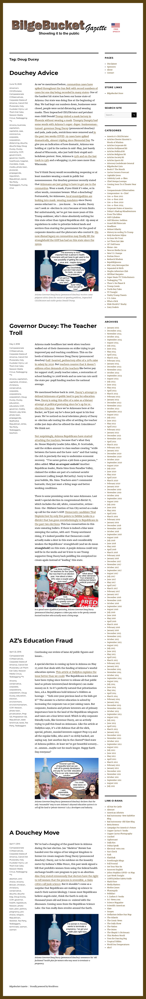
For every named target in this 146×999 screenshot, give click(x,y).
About (109, 70)
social (23, 179)
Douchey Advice (33, 72)
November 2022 (114, 405)
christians (13, 385)
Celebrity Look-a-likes (117, 178)
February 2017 (113, 591)
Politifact (111, 893)
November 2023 (114, 370)
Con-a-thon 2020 (115, 202)
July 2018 (111, 540)
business (21, 125)
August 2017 (112, 573)
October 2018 (113, 531)
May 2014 (111, 690)
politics (23, 909)
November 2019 (114, 492)
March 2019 (112, 516)
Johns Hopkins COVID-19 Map (121, 872)
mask (21, 164)
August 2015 (112, 645)
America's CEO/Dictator (118, 136)
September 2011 (114, 780)
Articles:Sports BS (115, 160)
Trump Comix (113, 286)
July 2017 (111, 576)
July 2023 (111, 382)
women (13, 930)
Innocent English (115, 869)
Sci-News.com (113, 899)
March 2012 (112, 762)
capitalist (13, 131)
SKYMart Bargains (115, 274)
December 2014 (114, 669)
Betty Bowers (113, 825)
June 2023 (111, 385)
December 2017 (114, 561)
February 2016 (113, 627)
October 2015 (113, 639)
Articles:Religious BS (116, 154)
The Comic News (114, 920)
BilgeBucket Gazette (18, 986)
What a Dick (112, 301)
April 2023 (111, 390)
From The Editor (114, 214)
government (15, 155)
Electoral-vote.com (115, 848)
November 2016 (114, 600)
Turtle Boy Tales (114, 289)
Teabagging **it (16, 677)
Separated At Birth (115, 268)
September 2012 (114, 744)
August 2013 (112, 717)
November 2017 (114, 564)
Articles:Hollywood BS (117, 148)
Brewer (12, 885)
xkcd (109, 947)
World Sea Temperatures (118, 944)
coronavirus (14, 134)
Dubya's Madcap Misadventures (121, 211)
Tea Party (13, 182)
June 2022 (111, 420)
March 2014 (112, 696)
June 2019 (111, 507)
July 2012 (111, 750)
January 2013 (113, 732)
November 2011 (114, 774)
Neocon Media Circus (116, 250)
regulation (14, 176)
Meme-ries (112, 247)
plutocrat (13, 170)
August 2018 (112, 537)
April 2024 (111, 355)
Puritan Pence (113, 256)
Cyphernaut (112, 839)
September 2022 (114, 411)
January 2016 (113, 630)
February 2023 (113, 396)
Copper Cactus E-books (117, 831)
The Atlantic (112, 917)
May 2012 (111, 756)
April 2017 (111, 585)
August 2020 (112, 465)
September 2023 (114, 376)
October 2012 (113, 741)
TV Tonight (112, 292)
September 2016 (114, 606)
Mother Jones (113, 887)
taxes (21, 723)
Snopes (110, 911)
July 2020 (111, 468)
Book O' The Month (116, 169)
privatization (15, 714)
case (21, 131)
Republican (14, 179)
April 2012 (111, 759)
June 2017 (111, 579)
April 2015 (111, 657)
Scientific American (116, 905)
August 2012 (112, 747)
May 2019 (111, 510)
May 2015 (111, 654)
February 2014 (113, 699)
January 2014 (113, 702)
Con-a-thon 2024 (115, 205)
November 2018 (114, 528)
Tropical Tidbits (114, 941)
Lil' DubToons (113, 244)
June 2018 (111, 543)
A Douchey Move (34, 832)
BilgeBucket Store (115, 93)
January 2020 (113, 486)
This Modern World (116, 935)
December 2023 (114, 367)
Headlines (111, 226)
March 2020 (112, 480)
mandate (13, 164)
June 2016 (111, 615)
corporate (13, 137)
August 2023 (112, 379)
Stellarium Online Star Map (119, 914)
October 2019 (113, 495)
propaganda (15, 173)
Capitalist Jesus (114, 175)
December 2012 (114, 735)
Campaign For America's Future (121, 828)
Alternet (110, 810)
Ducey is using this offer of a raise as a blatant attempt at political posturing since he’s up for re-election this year (64, 404)
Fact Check (112, 851)
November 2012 (114, 738)
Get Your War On (114, 866)
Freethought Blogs (115, 860)
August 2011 (112, 783)
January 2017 (113, 594)
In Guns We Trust (115, 238)
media (12, 167)
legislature (21, 903)
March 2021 (112, 444)
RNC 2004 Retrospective (118, 265)
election (13, 699)
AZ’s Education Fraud (41, 640)
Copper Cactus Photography (119, 833)
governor (13, 158)
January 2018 (113, 558)
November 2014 (114, 672)
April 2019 (111, 513)
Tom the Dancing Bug (117, 938)
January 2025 (113, 328)
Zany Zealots (113, 307)
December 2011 (114, 771)
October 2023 (113, 373)
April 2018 (111, 549)
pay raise (22, 412)
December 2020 (114, 453)
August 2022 (112, 414)
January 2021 (113, 450)
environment (15, 702)
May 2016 (111, 618)
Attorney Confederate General (120, 163)
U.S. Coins (111, 298)
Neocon (13, 412)
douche (23, 143)
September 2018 (114, 534)
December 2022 (114, 402)
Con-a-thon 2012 (115, 196)
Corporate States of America (119, 208)
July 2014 (111, 684)
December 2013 (114, 705)
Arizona (13, 125)
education (14, 403)
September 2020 (114, 462)
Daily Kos (111, 842)
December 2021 (114, 435)
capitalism (14, 128)
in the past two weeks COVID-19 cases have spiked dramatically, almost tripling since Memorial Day (65, 136)
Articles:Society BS (115, 157)
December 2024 (114, 331)
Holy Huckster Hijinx (116, 235)
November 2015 (114, 636)
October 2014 (113, 675)
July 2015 (111, 648)
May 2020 (111, 474)
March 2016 (112, 624)
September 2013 (114, 714)
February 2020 (113, 483)
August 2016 (112, 609)
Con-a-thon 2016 (115, 199)
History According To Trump (120, 232)
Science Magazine (115, 902)
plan (17, 909)
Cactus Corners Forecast (118, 172)
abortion (13, 879)
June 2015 (111, 651)
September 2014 (114, 678)
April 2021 (111, 441)
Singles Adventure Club (117, 271)
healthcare (14, 161)
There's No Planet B (116, 283)
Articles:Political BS (116, 151)
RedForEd (14, 421)
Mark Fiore (112, 881)
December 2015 (114, 633)
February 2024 (113, 361)
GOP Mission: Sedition (117, 220)
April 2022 (111, 426)
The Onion (112, 929)
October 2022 (113, 408)
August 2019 (112, 501)
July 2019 (111, 504)
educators (14, 406)
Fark (109, 854)
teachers (13, 433)
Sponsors (111, 67)
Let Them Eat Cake (115, 241)
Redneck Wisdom (115, 259)
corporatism (15, 397)
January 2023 (113, 399)
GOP (21, 152)
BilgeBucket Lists (115, 166)
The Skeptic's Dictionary (118, 932)
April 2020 (111, 477)
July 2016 (111, 612)
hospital (24, 161)
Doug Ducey (20, 897)
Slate (109, 908)
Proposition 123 (20, 717)
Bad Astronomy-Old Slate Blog (121, 822)
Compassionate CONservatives (120, 190)
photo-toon (21, 167)
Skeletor (13, 921)
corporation (14, 140)
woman (23, 927)
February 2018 (113, 555)
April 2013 (111, 726)
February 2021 (113, 447)
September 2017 (114, 570)
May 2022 (111, 423)
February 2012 (113, 765)
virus (11, 188)
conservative (15, 388)
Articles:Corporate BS (116, 145)
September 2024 (114, 340)
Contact (110, 73)
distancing (14, 143)
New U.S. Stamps (114, 253)
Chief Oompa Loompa (116, 181)
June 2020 (111, 471)
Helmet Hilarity (114, 229)
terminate (14, 927)
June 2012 (111, 753)
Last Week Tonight (115, 875)
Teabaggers (14, 185)
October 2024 (113, 337)
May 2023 (111, 388)
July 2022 (111, 417)
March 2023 (112, 393)
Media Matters (113, 884)
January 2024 (113, 364)
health (22, 158)
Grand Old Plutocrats (116, 223)
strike (23, 424)
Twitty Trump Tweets (117, 295)
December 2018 (114, 525)
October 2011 (113, 777)
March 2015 (112, 660)
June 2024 (111, 349)
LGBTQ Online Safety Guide (119, 878)
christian (23, 382)
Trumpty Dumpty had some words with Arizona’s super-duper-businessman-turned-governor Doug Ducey (66, 124)
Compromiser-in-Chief (117, 193)
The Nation (112, 926)
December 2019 (114, 489)
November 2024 (114, 334)
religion (20, 915)
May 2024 (111, 352)
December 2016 (114, 597)
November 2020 (114, 456)
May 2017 (111, 582)
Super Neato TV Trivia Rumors (120, 277)
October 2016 (113, 603)
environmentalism (18, 705)
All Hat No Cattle (114, 807)
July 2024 (111, 346)
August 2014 (112, 681)
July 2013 (111, 720)
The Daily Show (114, 923)
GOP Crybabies (113, 217)
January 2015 (113, 666)
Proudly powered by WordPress (44, 986)
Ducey (19, 149)
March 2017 (112, 588)
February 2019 (113, 519)
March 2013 (112, 729)
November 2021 (114, 438)
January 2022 (113, 432)
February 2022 (113, 429)
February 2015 (113, 663)
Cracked (110, 836)
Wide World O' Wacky (116, 304)
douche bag (15, 146)
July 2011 (111, 786)
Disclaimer (112, 64)
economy (13, 152)
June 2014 (111, 687)
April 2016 (111, 621)
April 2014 (111, 693)
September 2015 (114, 642)
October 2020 (113, 459)
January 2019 (113, 522)
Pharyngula (112, 890)
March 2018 (112, 552)
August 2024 (112, 343)
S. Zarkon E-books (115, 896)
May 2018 (111, 546)
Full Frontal (112, 863)
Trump (24, 185)
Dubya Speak (113, 845)
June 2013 (111, 723)
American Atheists (115, 813)
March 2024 (112, 358)
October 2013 (113, 711)
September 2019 (114, 498)
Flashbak (111, 857)
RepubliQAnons (114, 262)
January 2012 (113, 768)
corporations (15, 394)
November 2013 (114, 708)
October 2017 (113, 567)
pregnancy (14, 912)
